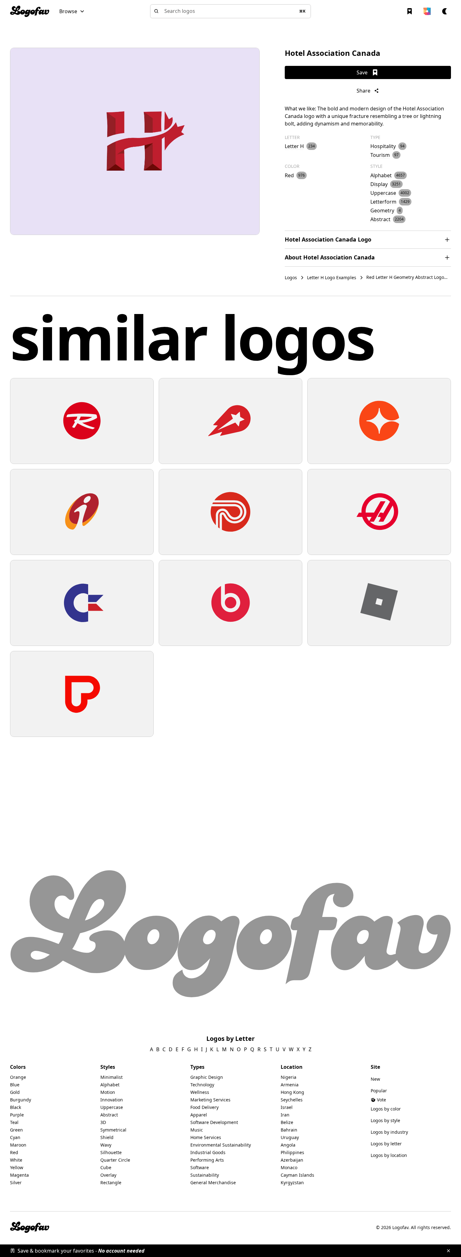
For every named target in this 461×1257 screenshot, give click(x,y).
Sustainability (204, 1175)
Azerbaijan (292, 1160)
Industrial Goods (207, 1152)
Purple (17, 1115)
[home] (29, 11)
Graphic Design (206, 1077)
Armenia (290, 1085)
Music (196, 1130)
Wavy (105, 1145)
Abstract (109, 1115)
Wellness (199, 1092)
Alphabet (109, 1085)
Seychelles (292, 1100)
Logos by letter (386, 1144)
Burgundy (20, 1100)
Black (15, 1107)
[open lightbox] (135, 141)
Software (199, 1167)
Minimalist (111, 1077)
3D (103, 1122)
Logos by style (385, 1120)
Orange (18, 1077)
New (375, 1079)
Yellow (16, 1167)
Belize (287, 1122)
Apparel (198, 1115)
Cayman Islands (297, 1175)
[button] (72, 11)
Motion (107, 1092)
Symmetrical (113, 1130)
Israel (287, 1107)
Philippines (292, 1152)
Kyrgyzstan (292, 1182)
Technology (202, 1085)
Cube (105, 1167)
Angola (288, 1145)
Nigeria (288, 1077)
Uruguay (290, 1137)
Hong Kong (292, 1092)
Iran (285, 1115)
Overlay (108, 1175)
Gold (15, 1092)
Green (16, 1130)
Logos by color (386, 1109)
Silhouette (111, 1152)
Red (14, 1152)
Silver (16, 1182)
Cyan (15, 1137)
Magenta (19, 1175)
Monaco (289, 1167)
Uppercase (111, 1107)
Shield (107, 1137)
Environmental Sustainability (220, 1145)
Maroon (18, 1145)
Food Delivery (204, 1107)
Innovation (111, 1100)
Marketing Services (210, 1100)
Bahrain (289, 1130)
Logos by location (389, 1155)
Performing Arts (207, 1160)
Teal (14, 1122)
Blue (14, 1085)
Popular (379, 1091)
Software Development (214, 1122)
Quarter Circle (115, 1160)
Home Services (205, 1137)
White (16, 1160)
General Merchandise (213, 1182)
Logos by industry (389, 1132)
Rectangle (110, 1182)
